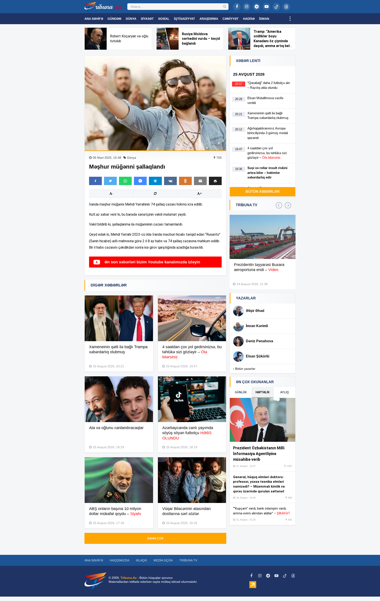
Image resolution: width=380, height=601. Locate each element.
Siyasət (147, 18)
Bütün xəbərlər (263, 191)
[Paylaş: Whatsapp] (125, 181)
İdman (264, 18)
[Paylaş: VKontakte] (170, 181)
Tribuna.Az (129, 577)
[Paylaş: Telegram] (155, 181)
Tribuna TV (188, 560)
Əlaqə (141, 560)
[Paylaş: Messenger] (140, 181)
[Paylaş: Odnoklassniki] (185, 181)
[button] (215, 181)
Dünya (131, 18)
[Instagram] (246, 7)
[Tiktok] (276, 7)
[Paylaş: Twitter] (110, 181)
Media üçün (163, 560)
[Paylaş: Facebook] (95, 181)
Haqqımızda (119, 560)
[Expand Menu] (290, 18)
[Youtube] (266, 7)
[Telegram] (256, 7)
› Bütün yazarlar (244, 368)
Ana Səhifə (93, 18)
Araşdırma (208, 18)
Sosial (164, 18)
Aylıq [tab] (284, 392)
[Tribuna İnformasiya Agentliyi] (103, 6)
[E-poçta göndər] (200, 181)
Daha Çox (155, 538)
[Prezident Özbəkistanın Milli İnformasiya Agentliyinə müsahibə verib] (262, 420)
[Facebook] (237, 7)
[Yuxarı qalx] (367, 588)
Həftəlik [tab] (263, 392)
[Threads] (286, 7)
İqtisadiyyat (184, 18)
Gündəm (114, 18)
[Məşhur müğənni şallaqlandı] (155, 103)
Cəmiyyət (231, 18)
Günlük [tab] (241, 392)
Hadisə (249, 18)
